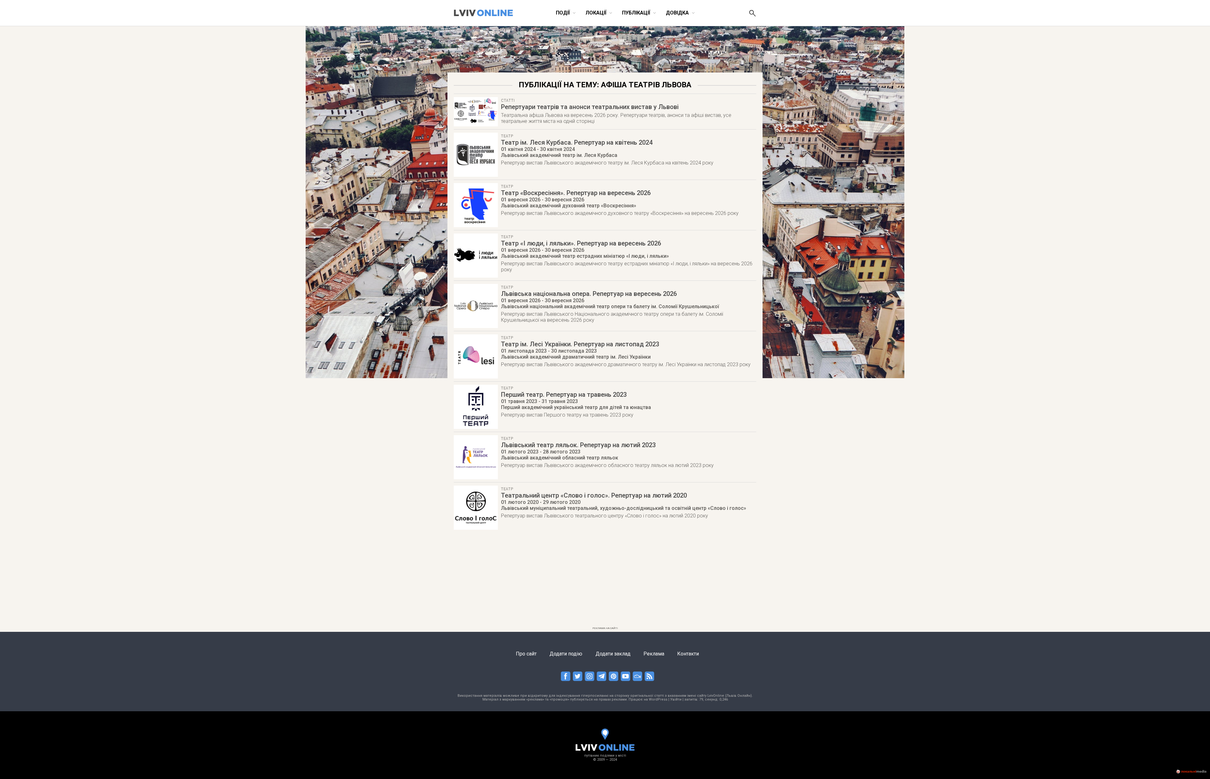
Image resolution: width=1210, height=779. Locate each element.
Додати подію (566, 654)
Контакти (688, 654)
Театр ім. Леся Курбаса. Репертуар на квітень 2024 (577, 142)
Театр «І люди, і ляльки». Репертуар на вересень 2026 (581, 243)
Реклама (653, 654)
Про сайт (526, 654)
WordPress (658, 699)
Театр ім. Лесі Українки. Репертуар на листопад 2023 (580, 344)
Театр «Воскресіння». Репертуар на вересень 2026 (576, 193)
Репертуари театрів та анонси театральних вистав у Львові (590, 107)
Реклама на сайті (605, 628)
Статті (508, 100)
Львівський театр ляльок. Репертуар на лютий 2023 (578, 445)
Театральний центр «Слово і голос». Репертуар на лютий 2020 (594, 495)
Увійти (676, 699)
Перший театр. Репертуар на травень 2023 (564, 394)
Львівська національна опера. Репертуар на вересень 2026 (589, 293)
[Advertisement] (605, 580)
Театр (507, 136)
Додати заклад (613, 654)
